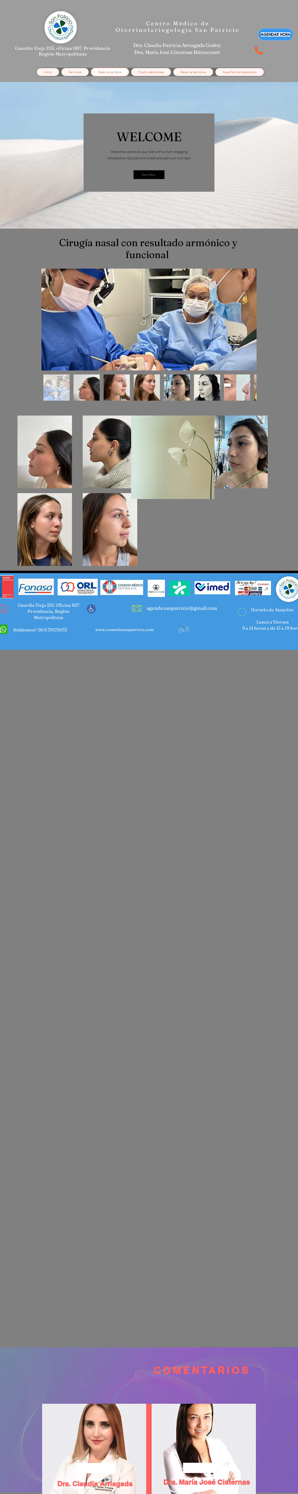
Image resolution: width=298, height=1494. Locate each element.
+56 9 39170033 (51, 630)
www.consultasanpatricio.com (124, 629)
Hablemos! (24, 630)
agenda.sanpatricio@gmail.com (181, 608)
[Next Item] (249, 319)
